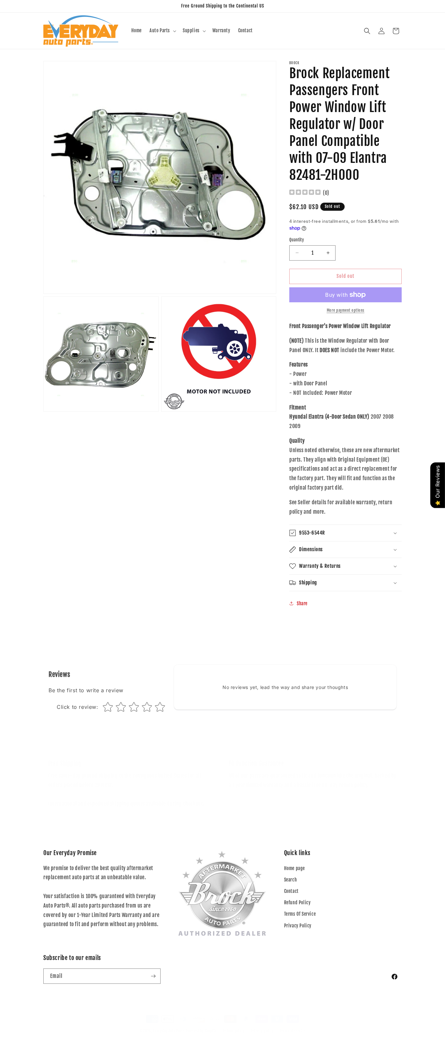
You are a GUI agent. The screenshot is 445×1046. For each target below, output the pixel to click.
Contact (291, 891)
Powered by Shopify (201, 1031)
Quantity (296, 239)
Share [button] (302, 603)
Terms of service (293, 1031)
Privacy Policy (297, 925)
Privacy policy (262, 1031)
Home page (294, 868)
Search (290, 879)
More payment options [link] (346, 310)
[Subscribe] (153, 976)
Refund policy (233, 1031)
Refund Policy (297, 902)
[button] (162, 30)
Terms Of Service (300, 914)
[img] (305, 193)
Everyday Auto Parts (168, 1031)
